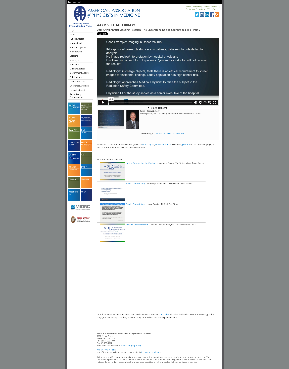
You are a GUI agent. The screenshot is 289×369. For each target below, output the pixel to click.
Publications (75, 77)
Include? (165, 314)
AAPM (72, 34)
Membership (76, 51)
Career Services (211, 6)
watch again (148, 144)
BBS (208, 9)
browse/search (163, 144)
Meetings (74, 60)
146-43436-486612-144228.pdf (169, 133)
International (76, 43)
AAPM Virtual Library (116, 25)
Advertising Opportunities (76, 96)
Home (188, 6)
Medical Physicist (78, 47)
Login (80, 2)
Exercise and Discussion (137, 224)
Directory (197, 6)
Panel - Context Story (135, 183)
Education (74, 64)
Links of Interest (77, 90)
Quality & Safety (77, 68)
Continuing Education (195, 9)
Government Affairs (79, 72)
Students (74, 55)
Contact (215, 9)
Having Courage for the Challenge (142, 163)
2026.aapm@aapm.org (131, 345)
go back (186, 144)
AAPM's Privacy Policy (106, 349)
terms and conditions (150, 352)
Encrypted (72, 2)
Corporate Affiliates (79, 85)
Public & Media (77, 38)
